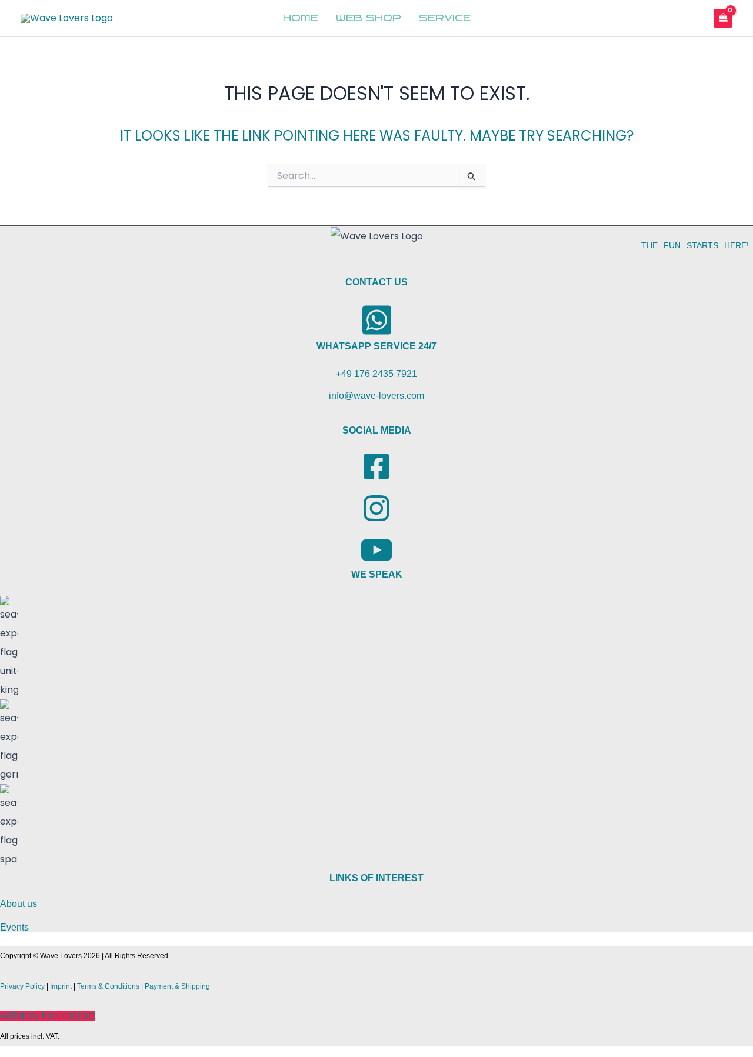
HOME (300, 19)
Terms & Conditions (108, 986)
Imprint (61, 986)
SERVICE (445, 19)
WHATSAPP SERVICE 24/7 (376, 346)
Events (14, 927)
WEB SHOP (368, 19)
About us (18, 904)
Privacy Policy (22, 986)
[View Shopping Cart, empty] (723, 18)
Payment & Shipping (177, 986)
